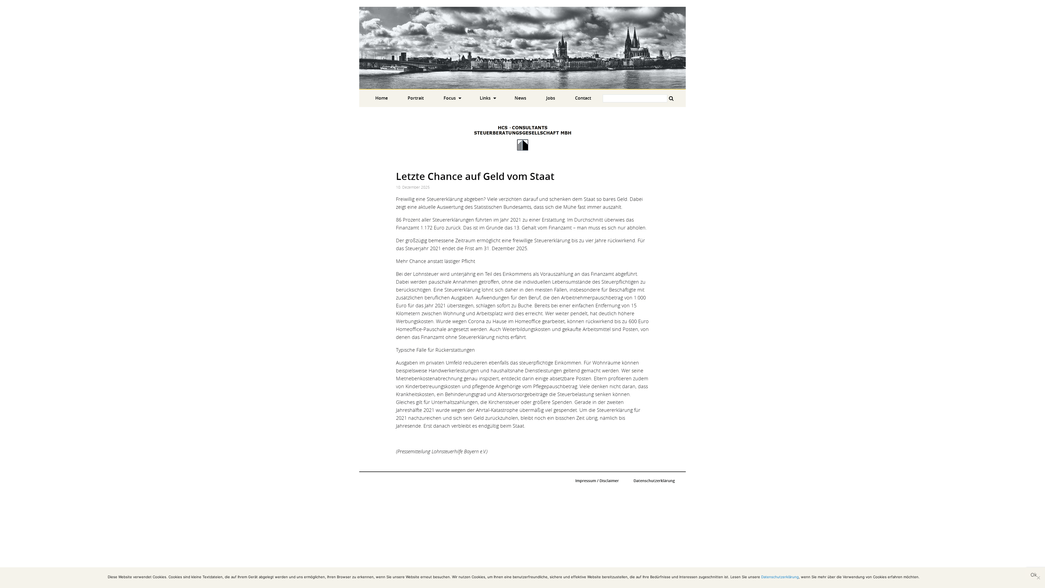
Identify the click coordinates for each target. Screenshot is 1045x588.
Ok (1034, 574)
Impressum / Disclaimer (597, 481)
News (520, 98)
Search (671, 98)
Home (522, 48)
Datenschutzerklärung (654, 481)
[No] (1038, 577)
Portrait (416, 98)
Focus (450, 98)
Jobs (550, 98)
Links (485, 98)
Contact (583, 98)
